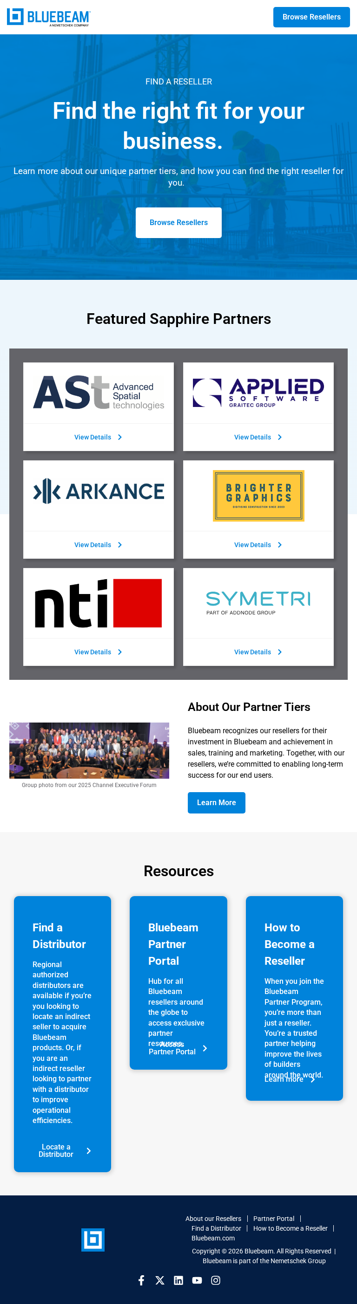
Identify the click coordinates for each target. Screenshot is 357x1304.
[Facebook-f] (141, 1280)
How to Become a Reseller (290, 1228)
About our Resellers (213, 1218)
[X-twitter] (160, 1280)
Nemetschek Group (298, 1261)
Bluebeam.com (213, 1238)
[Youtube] (197, 1280)
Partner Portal (273, 1218)
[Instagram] (216, 1280)
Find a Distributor (216, 1228)
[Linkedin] (178, 1280)
